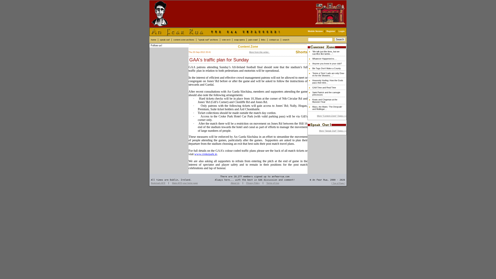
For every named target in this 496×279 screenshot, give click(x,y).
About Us (235, 183)
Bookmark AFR (158, 183)
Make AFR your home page (185, 183)
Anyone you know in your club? (327, 63)
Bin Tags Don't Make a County (326, 68)
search (286, 40)
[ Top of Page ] (338, 183)
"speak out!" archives (208, 40)
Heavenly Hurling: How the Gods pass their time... (327, 81)
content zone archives (183, 40)
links (263, 40)
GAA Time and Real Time (324, 87)
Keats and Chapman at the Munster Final (324, 100)
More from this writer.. (259, 52)
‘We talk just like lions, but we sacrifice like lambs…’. (325, 52)
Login (342, 31)
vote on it (226, 40)
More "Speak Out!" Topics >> (332, 131)
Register (330, 31)
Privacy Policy (253, 183)
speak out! (165, 40)
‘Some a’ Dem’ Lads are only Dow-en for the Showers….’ (328, 74)
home (153, 40)
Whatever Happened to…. (324, 59)
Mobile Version (315, 31)
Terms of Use (272, 183)
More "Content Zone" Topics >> (331, 116)
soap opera (239, 40)
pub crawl (252, 40)
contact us (274, 40)
